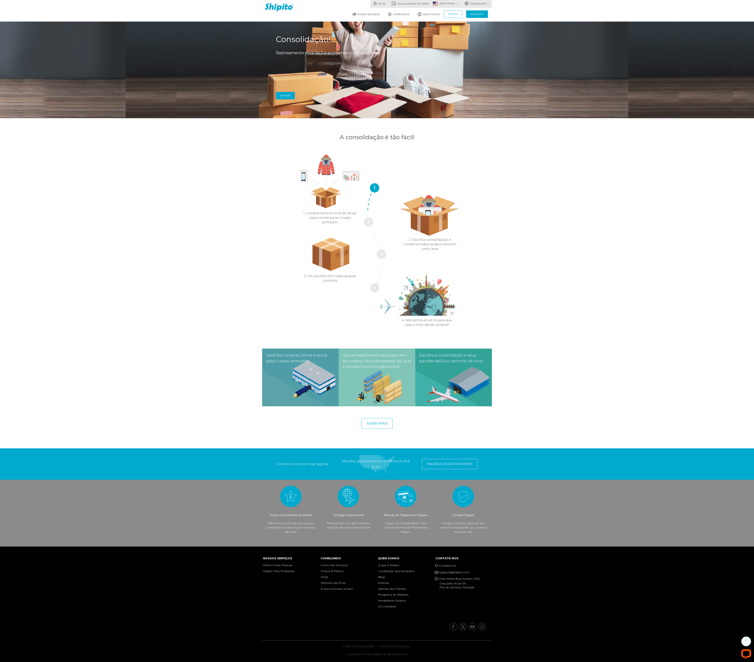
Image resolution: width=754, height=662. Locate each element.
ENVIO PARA (447, 3)
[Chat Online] (746, 654)
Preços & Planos (332, 571)
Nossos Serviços (368, 14)
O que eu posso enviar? (337, 589)
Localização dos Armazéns (396, 571)
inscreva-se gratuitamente (449, 464)
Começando (401, 14)
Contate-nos (447, 558)
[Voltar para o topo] (746, 641)
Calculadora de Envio (413, 3)
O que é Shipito (388, 565)
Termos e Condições (395, 646)
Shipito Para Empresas (278, 571)
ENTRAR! (285, 95)
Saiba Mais (377, 423)
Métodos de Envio (333, 583)
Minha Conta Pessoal (277, 565)
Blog (382, 3)
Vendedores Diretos (391, 600)
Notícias (383, 583)
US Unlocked (387, 606)
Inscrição (477, 14)
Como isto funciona (334, 565)
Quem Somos (431, 14)
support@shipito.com (453, 572)
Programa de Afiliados (393, 594)
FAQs (324, 577)
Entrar (453, 14)
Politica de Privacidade (358, 646)
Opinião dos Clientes (392, 589)
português (477, 3)
